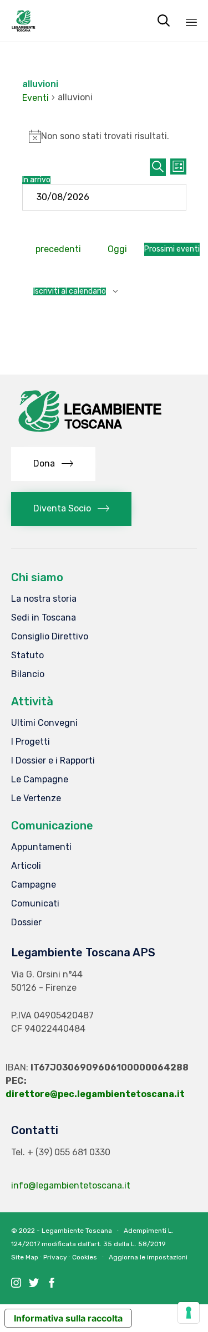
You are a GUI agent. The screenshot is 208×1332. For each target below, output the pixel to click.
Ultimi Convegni (44, 723)
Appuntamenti (41, 847)
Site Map (24, 1257)
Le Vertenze (36, 798)
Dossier (26, 922)
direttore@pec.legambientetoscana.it (95, 1094)
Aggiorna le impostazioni (148, 1257)
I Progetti (30, 741)
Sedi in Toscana (43, 617)
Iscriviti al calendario (69, 291)
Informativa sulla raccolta (68, 1318)
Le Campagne (39, 779)
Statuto (27, 655)
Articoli (26, 865)
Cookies (84, 1257)
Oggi (117, 249)
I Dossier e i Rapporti (53, 760)
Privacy (55, 1257)
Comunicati (35, 903)
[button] (53, 464)
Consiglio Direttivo (49, 636)
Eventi (35, 98)
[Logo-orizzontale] (88, 433)
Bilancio (27, 674)
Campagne (33, 884)
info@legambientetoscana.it (70, 1185)
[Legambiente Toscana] (23, 20)
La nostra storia (44, 598)
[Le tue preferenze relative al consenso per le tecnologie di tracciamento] (188, 1312)
